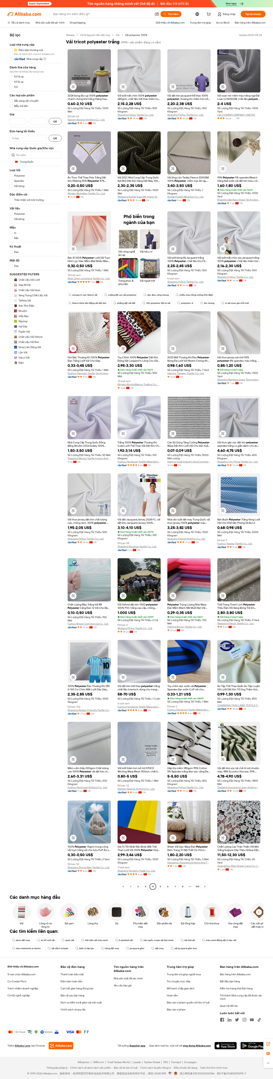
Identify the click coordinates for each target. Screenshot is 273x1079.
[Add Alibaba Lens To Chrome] (61, 1045)
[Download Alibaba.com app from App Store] (225, 1045)
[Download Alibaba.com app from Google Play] (253, 1045)
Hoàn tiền (172, 995)
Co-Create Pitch (16, 981)
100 (197, 886)
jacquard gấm (137, 948)
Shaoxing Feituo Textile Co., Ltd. (136, 114)
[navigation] (36, 461)
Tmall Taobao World (118, 1062)
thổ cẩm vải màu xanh (96, 940)
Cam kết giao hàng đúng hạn (77, 988)
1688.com (98, 1062)
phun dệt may (23, 940)
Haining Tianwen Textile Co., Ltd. (185, 373)
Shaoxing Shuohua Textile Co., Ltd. (137, 546)
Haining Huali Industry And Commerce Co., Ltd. (189, 461)
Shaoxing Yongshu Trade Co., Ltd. (136, 870)
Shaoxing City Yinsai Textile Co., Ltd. (237, 461)
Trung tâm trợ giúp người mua (184, 974)
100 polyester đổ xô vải (158, 303)
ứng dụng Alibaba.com (197, 1045)
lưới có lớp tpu (86, 948)
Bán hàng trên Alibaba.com (235, 974)
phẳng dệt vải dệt (126, 303)
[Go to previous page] (123, 886)
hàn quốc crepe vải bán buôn (159, 940)
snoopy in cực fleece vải (84, 295)
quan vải (69, 940)
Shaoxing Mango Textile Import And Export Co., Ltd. (89, 458)
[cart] (209, 14)
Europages (190, 1062)
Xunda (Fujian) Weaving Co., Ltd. (185, 196)
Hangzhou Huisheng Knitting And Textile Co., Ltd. (189, 862)
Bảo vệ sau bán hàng (72, 995)
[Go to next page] (205, 886)
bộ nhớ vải (189, 940)
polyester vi (187, 303)
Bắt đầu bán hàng (230, 981)
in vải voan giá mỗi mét (237, 303)
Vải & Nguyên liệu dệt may (95, 35)
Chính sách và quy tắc (73, 1009)
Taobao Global (152, 1062)
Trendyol (176, 1062)
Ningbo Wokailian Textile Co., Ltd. (86, 193)
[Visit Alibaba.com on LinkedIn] (229, 1019)
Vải (117, 35)
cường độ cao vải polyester (122, 295)
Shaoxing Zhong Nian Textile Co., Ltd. (89, 867)
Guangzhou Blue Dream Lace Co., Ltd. (239, 865)
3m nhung (209, 303)
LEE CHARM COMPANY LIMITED (236, 114)
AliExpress (84, 1062)
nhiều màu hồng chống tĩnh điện (196, 295)
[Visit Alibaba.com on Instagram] (244, 1019)
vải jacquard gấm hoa (185, 948)
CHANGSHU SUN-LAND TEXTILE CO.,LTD (239, 705)
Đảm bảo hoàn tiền (71, 981)
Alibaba (70, 35)
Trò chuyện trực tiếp (178, 981)
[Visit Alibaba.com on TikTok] (259, 1019)
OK (55, 121)
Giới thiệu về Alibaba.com (23, 966)
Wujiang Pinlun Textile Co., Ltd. (135, 628)
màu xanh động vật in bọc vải (221, 940)
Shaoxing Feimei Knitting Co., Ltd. (186, 538)
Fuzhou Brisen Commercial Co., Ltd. (88, 623)
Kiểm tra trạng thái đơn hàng (236, 988)
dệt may (159, 948)
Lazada (137, 1062)
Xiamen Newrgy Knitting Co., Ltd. (86, 119)
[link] (268, 1044)
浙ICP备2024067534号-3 (231, 1073)
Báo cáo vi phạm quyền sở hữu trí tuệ (188, 1002)
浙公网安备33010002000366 (197, 1073)
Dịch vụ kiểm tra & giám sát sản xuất (81, 1002)
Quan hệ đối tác (229, 1005)
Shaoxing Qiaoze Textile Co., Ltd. (235, 623)
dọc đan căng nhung (158, 295)
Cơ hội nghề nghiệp (18, 995)
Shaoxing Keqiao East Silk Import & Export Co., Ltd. (139, 196)
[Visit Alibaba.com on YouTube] (252, 1019)
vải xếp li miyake (59, 948)
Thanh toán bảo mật (72, 974)
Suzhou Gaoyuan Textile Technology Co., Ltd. (89, 373)
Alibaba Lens (22, 1045)
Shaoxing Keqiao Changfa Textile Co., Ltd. (89, 710)
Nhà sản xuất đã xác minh (128, 978)
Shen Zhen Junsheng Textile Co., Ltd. (89, 278)
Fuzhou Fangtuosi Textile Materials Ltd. (139, 461)
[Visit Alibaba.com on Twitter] (237, 1019)
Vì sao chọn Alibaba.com (21, 974)
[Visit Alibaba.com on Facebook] (222, 1019)
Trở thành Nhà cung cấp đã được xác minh (241, 997)
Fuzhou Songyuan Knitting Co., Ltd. (87, 787)
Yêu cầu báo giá (122, 985)
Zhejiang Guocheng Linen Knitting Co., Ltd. (239, 787)
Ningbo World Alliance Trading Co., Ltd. (139, 384)
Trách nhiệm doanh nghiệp (22, 988)
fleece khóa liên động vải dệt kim (89, 303)
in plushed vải (126, 940)
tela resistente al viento (28, 948)
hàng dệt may (112, 948)
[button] (157, 14)
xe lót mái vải (48, 940)
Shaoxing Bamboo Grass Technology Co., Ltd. (239, 199)
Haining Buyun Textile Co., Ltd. (184, 626)
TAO (165, 1062)
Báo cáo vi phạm (176, 1009)
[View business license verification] (170, 1073)
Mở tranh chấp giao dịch (180, 988)
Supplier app (137, 1045)
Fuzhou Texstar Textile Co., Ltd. (234, 543)
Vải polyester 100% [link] (136, 35)
